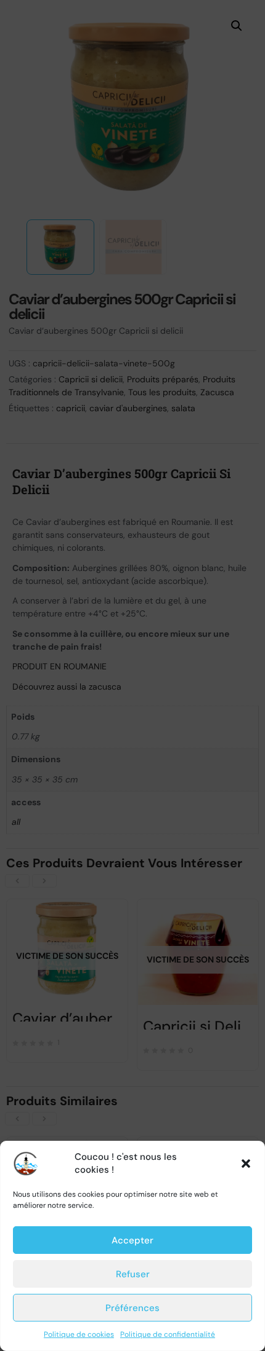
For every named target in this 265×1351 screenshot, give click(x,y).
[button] (246, 1163)
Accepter (132, 1240)
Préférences (132, 1308)
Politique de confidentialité (167, 1334)
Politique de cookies (79, 1334)
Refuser (133, 1274)
